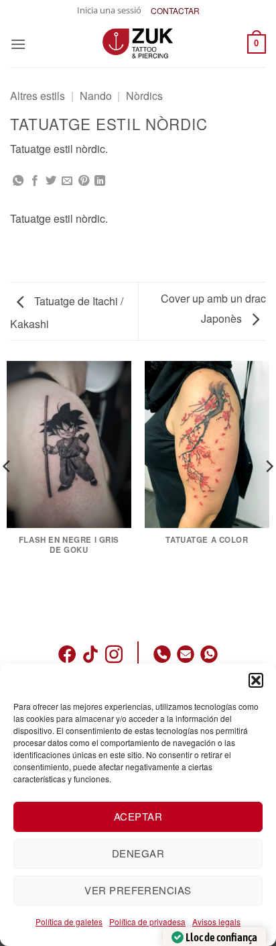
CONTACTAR (175, 10)
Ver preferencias (137, 890)
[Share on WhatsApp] (18, 181)
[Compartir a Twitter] (51, 181)
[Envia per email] (67, 181)
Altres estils (37, 95)
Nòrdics (144, 95)
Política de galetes (69, 921)
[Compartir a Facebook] (34, 181)
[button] (256, 680)
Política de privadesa (147, 921)
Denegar (138, 853)
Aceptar (138, 816)
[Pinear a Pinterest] (83, 181)
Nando (96, 95)
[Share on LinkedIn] (99, 181)
